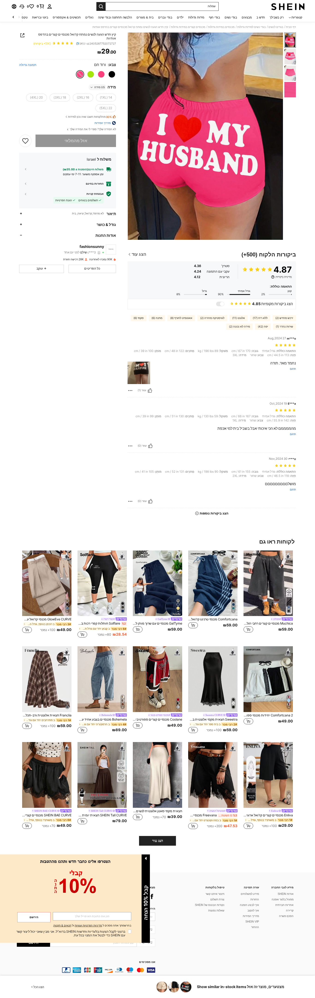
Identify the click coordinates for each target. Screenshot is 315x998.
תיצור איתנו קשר (214, 894)
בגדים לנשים (275, 27)
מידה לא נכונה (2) (239, 326)
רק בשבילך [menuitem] (277, 17)
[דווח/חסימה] (130, 390)
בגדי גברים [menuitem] (165, 17)
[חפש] (101, 6)
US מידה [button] (99, 87)
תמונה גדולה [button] (27, 64)
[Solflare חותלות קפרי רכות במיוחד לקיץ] (102, 583)
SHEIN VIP (252, 921)
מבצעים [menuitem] (247, 17)
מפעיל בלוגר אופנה (283, 899)
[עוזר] (150, 390)
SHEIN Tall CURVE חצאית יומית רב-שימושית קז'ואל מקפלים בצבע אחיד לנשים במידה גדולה (102, 815)
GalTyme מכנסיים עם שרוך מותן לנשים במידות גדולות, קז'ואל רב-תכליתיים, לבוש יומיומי (157, 623)
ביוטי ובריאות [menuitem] (40, 17)
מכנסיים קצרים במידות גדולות (188, 27)
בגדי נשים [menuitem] (231, 17)
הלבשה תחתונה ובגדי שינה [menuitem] (115, 17)
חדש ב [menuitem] (260, 17)
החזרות (254, 899)
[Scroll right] (13, 17)
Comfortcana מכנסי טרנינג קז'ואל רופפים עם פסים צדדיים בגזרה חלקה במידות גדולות (213, 619)
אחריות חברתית (284, 905)
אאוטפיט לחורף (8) (181, 318)
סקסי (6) (139, 318)
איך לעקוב (253, 910)
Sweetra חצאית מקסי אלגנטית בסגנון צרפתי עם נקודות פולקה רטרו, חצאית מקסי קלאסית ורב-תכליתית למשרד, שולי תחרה (213, 719)
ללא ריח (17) (260, 318)
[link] (41, 6)
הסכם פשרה (286, 916)
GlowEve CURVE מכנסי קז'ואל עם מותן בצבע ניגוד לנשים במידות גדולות (46, 619)
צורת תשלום (217, 899)
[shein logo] (288, 6)
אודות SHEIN (286, 894)
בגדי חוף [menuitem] (214, 17)
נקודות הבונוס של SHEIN (209, 905)
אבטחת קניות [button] (95, 193)
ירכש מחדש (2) (284, 318)
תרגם (293, 368)
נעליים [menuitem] (89, 17)
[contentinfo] (86, 970)
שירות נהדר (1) (284, 326)
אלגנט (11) (238, 318)
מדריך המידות (251, 916)
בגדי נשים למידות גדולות (251, 27)
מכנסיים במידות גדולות (221, 27)
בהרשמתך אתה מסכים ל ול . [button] (92, 925)
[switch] (220, 304)
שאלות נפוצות (216, 910)
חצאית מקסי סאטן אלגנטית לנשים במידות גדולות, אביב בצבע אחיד (157, 811)
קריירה (290, 910)
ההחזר (255, 927)
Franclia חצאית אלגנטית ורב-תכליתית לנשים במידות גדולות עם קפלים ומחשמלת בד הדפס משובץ (46, 715)
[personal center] (49, 6)
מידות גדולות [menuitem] (196, 17)
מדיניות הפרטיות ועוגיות (88, 925)
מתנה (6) (157, 318)
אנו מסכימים (147, 962)
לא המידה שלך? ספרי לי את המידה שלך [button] (92, 129)
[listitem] (268, 595)
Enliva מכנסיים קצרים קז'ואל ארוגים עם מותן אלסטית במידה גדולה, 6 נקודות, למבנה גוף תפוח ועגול (268, 815)
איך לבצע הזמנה (249, 905)
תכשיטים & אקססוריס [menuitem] (67, 17)
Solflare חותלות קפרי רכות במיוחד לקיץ (101, 623)
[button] (22, 6)
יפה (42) (263, 326)
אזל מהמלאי (76, 140)
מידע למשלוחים (250, 894)
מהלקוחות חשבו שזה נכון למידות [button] (90, 117)
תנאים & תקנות (62, 925)
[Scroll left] (19, 17)
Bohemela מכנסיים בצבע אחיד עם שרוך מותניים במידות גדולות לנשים (102, 719)
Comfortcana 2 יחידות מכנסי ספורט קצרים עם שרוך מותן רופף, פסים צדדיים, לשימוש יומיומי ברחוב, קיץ (268, 715)
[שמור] (25, 140)
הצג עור (157, 841)
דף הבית (291, 27)
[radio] (112, 74)
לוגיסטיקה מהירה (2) (212, 318)
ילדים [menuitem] (180, 17)
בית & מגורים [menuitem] (145, 17)
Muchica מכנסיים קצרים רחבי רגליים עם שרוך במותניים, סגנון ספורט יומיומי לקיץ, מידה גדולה (268, 623)
